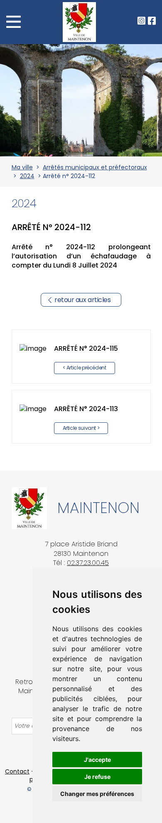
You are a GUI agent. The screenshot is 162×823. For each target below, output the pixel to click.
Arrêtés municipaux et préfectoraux (95, 167)
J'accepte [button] (97, 759)
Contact (17, 771)
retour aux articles (82, 300)
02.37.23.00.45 (88, 563)
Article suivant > (81, 427)
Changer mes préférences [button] (97, 793)
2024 (27, 176)
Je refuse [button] (97, 776)
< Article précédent (84, 367)
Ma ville (22, 167)
